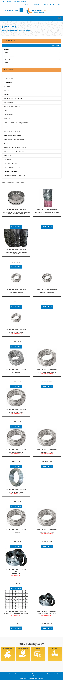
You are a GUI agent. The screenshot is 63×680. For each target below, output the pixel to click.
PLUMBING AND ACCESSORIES (12, 131)
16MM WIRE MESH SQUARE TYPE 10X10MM (47, 212)
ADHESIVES (7, 90)
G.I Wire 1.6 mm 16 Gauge (16, 332)
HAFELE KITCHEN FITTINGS (11, 163)
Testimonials (26, 674)
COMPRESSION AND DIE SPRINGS (13, 98)
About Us (56, 674)
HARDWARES (7, 159)
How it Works (26, 4)
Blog (34, 676)
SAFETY (6, 143)
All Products (8, 74)
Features (34, 674)
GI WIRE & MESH (20, 182)
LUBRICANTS (7, 155)
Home (3, 182)
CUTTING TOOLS (8, 102)
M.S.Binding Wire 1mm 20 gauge (46, 614)
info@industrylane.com (21, 1)
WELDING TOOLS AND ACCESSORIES (14, 151)
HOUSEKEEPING (8, 82)
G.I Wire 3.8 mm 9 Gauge (16, 452)
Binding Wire (16, 574)
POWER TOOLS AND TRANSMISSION (14, 139)
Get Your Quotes (35, 4)
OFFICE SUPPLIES (8, 78)
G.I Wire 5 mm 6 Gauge (47, 452)
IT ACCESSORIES (8, 114)
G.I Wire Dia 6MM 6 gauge (16, 492)
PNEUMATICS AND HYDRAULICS (12, 135)
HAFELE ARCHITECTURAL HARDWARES (14, 176)
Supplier (49, 674)
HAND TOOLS (7, 110)
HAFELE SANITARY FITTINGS (11, 172)
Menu (59, 18)
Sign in (58, 4)
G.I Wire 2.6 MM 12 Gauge (16, 412)
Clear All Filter (55, 45)
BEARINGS (6, 94)
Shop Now (17, 674)
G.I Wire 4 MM (16, 532)
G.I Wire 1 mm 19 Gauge (16, 292)
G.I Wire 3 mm (16, 372)
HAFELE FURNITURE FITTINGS (12, 167)
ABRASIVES (7, 86)
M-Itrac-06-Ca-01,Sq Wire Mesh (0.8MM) (16, 614)
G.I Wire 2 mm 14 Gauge (47, 532)
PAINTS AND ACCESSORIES (11, 127)
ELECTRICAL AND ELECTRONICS (12, 106)
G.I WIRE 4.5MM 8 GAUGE (47, 292)
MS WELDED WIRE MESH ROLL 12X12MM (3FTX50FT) (16, 253)
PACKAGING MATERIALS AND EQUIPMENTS (16, 123)
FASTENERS (7, 119)
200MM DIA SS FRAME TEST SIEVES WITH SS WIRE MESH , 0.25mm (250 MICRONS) (16, 213)
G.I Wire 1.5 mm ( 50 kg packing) (47, 372)
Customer (42, 674)
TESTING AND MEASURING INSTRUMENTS (15, 147)
